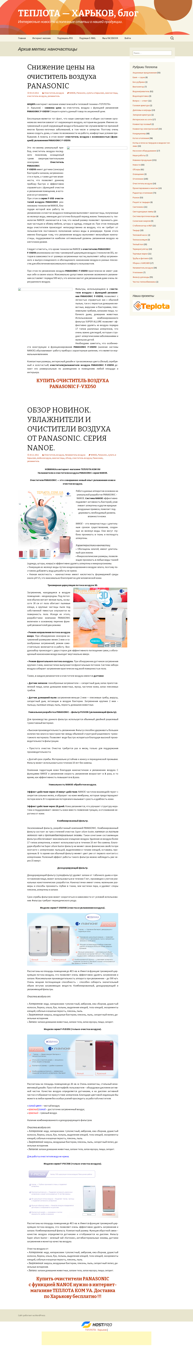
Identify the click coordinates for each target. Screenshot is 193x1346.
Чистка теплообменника (144, 281)
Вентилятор (138, 86)
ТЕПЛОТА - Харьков (96, 1329)
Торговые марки (140, 253)
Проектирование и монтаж (145, 188)
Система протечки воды (144, 216)
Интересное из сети (142, 119)
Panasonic (81, 93)
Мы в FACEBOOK (110, 38)
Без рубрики (139, 82)
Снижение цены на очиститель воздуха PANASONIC (61, 76)
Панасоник (98, 458)
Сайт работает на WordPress (31, 1315)
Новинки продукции (142, 160)
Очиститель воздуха (54, 93)
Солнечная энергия (142, 221)
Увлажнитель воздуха (75, 454)
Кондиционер (139, 133)
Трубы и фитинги (141, 258)
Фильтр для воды (141, 277)
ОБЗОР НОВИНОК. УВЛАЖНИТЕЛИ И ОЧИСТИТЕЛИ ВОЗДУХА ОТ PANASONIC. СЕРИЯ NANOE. (69, 429)
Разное (136, 197)
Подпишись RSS (65, 38)
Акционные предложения (145, 72)
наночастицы (111, 93)
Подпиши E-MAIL (87, 38)
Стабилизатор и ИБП (142, 225)
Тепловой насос (140, 235)
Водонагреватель (141, 91)
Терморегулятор (140, 249)
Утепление (138, 272)
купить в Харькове (95, 93)
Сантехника (138, 207)
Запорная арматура (142, 114)
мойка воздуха (44, 458)
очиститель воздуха (36, 96)
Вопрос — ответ (140, 100)
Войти (128, 38)
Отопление (138, 178)
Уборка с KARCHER (141, 263)
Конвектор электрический (145, 128)
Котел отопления (141, 138)
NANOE (72, 93)
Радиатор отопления (142, 192)
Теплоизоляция (140, 239)
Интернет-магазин (41, 38)
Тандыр (136, 230)
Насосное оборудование (144, 150)
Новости (137, 164)
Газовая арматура (141, 105)
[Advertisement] (96, 1338)
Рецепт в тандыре (141, 202)
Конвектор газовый (142, 124)
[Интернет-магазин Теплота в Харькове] (151, 305)
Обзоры (136, 169)
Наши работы (139, 155)
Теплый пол (138, 244)
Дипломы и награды (142, 110)
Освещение (138, 174)
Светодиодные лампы (143, 211)
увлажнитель (53, 96)
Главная (22, 38)
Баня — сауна (139, 77)
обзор (68, 458)
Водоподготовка (141, 96)
